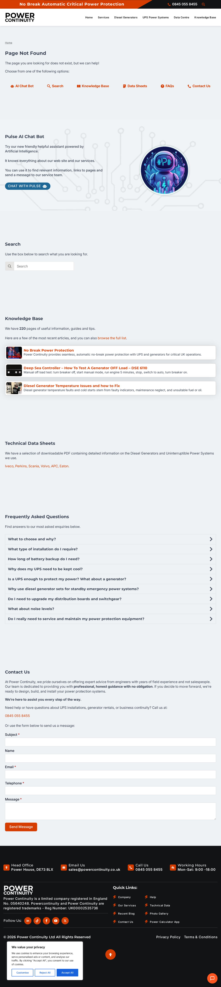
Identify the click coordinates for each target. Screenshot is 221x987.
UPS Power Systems (156, 17)
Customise (22, 972)
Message (13, 799)
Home (89, 17)
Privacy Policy (168, 937)
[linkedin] (27, 920)
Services (103, 17)
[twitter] (65, 920)
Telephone (14, 783)
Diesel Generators (125, 17)
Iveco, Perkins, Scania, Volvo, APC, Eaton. (37, 466)
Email (10, 767)
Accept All (67, 972)
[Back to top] (110, 954)
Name (9, 751)
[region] (45, 960)
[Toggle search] (203, 4)
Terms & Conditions (201, 937)
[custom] (37, 920)
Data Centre (181, 17)
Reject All (45, 972)
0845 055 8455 (17, 716)
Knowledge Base (205, 17)
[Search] (9, 266)
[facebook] (46, 920)
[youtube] (55, 920)
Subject (12, 734)
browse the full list (112, 338)
